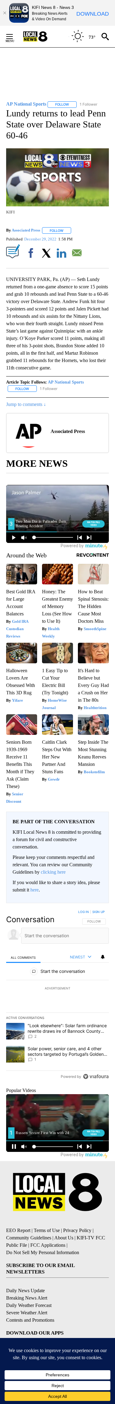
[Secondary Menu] (14, 36)
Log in (83, 912)
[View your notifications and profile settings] (103, 957)
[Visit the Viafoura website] (96, 1076)
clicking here (53, 872)
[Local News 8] (43, 36)
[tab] (23, 957)
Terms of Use (47, 1230)
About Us (63, 1237)
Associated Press (26, 230)
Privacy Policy (77, 1230)
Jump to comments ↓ (26, 404)
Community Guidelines (28, 1237)
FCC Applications (47, 1245)
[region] (57, 995)
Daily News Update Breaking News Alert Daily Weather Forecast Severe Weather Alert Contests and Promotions (30, 1305)
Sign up (98, 912)
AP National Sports (66, 382)
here (34, 889)
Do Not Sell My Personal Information (42, 1252)
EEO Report (18, 1230)
